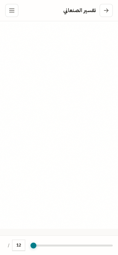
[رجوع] (106, 10)
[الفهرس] (11, 10)
